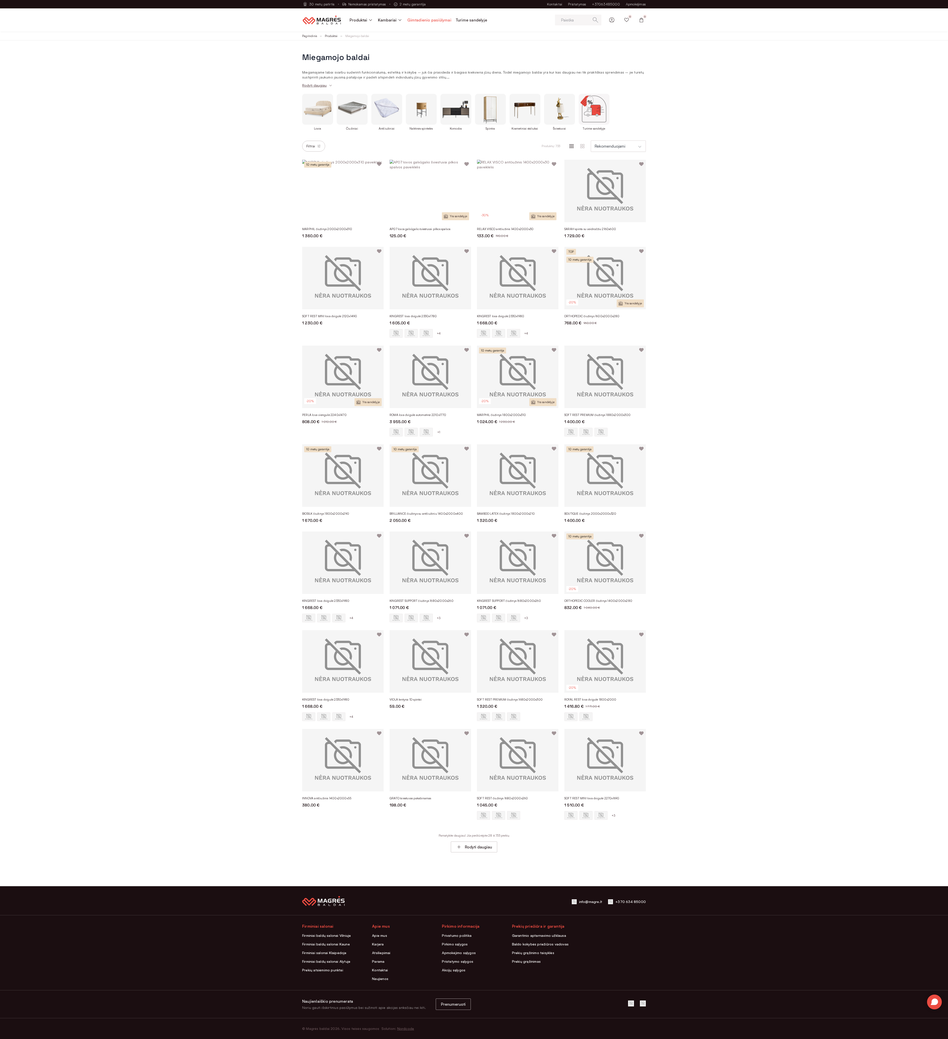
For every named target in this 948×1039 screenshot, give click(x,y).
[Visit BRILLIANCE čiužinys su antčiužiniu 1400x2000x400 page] (430, 475)
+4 (439, 333)
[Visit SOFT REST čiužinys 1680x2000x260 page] (517, 760)
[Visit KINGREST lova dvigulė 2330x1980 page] (517, 278)
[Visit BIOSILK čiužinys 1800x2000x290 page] (343, 475)
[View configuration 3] (426, 333)
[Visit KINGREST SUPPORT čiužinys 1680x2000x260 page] (430, 562)
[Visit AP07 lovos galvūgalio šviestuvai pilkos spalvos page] (430, 191)
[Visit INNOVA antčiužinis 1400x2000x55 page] (343, 760)
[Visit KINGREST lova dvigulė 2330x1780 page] (430, 278)
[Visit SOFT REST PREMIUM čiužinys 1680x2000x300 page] (517, 661)
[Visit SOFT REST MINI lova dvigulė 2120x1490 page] (343, 278)
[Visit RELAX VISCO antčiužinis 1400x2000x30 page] (517, 191)
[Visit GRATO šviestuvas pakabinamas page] (430, 760)
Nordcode (405, 1028)
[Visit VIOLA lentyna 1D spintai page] (430, 661)
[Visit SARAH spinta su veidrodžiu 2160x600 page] (605, 191)
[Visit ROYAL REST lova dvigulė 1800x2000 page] (605, 661)
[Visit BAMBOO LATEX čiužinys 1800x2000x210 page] (517, 475)
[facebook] (631, 1003)
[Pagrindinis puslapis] (321, 20)
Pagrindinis (309, 36)
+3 (438, 618)
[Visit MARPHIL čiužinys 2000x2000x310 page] (343, 191)
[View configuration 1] (396, 333)
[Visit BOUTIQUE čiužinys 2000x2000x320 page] (605, 475)
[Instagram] (643, 1003)
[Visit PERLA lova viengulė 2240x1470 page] (343, 377)
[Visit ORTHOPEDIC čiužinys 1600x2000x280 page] (605, 278)
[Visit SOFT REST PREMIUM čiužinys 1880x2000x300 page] (605, 377)
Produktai (331, 36)
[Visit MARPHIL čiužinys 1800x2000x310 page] (517, 377)
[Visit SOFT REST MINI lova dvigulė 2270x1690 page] (605, 760)
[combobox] (618, 146)
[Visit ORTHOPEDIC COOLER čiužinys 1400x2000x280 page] (605, 562)
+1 (438, 432)
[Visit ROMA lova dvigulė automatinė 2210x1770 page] (430, 377)
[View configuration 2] (411, 333)
